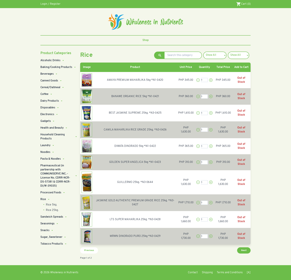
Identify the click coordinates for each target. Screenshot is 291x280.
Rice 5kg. (51, 205)
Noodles (45, 152)
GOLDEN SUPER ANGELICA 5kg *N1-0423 (135, 162)
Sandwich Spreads (51, 217)
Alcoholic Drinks (50, 60)
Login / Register (50, 4)
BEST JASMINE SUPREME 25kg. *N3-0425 (135, 113)
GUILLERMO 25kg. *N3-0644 (135, 182)
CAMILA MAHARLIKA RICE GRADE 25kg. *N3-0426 (135, 129)
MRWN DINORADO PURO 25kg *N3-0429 (135, 236)
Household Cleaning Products (52, 136)
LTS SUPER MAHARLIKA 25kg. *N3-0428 (135, 219)
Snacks (45, 230)
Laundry (45, 145)
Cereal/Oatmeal (50, 87)
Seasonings (47, 223)
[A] (249, 272)
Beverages (47, 74)
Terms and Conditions (230, 272)
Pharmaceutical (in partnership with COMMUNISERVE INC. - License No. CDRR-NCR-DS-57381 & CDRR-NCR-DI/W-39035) (55, 176)
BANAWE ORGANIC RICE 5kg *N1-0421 (135, 96)
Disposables (47, 107)
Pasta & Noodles (50, 159)
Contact (193, 272)
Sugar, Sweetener (51, 237)
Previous (89, 250)
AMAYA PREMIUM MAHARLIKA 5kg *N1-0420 (135, 80)
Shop (145, 40)
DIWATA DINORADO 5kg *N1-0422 (135, 146)
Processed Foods (50, 192)
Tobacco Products (51, 244)
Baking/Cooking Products (56, 67)
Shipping (207, 272)
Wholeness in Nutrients (64, 272)
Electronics (47, 114)
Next (244, 250)
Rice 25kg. (52, 210)
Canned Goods (49, 80)
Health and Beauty (52, 128)
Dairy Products (49, 101)
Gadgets (45, 121)
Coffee (44, 94)
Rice (43, 199)
